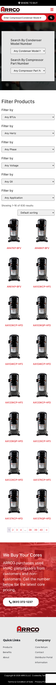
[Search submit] (51, 17)
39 (35, 529)
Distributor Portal (43, 657)
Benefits (7, 652)
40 (41, 529)
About (6, 657)
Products (7, 647)
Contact (39, 652)
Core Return (41, 647)
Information (41, 662)
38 (30, 529)
